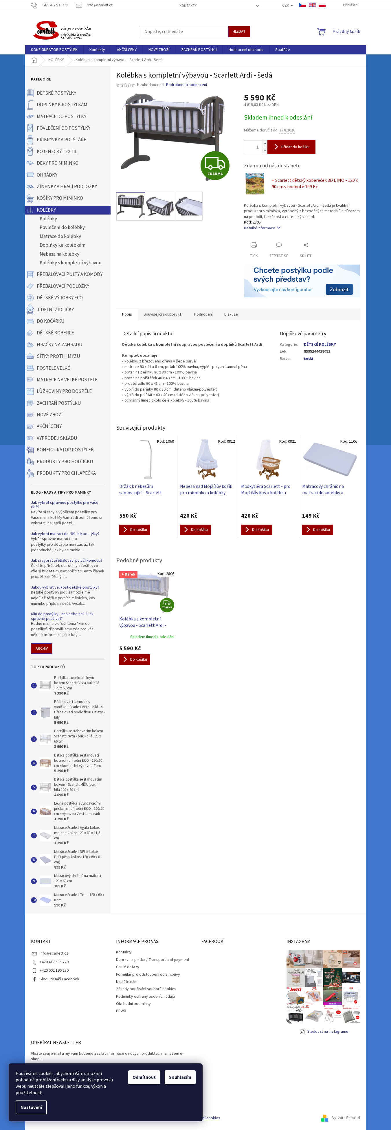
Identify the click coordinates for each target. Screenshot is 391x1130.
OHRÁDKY (47, 175)
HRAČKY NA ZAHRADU (59, 344)
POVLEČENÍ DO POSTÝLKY (63, 128)
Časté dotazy (127, 967)
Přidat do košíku (295, 147)
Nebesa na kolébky (59, 254)
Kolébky (48, 218)
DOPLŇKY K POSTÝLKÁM (62, 104)
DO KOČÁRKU (51, 321)
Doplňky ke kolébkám (62, 245)
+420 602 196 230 (54, 970)
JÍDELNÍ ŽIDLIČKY (55, 309)
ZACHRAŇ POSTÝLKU (59, 403)
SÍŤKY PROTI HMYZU (58, 356)
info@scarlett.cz (54, 953)
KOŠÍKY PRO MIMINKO (60, 198)
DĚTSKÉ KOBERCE (55, 332)
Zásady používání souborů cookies (146, 989)
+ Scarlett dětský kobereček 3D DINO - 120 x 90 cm (315, 183)
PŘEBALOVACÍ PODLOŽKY (63, 286)
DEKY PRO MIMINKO (57, 163)
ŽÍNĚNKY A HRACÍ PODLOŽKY (67, 186)
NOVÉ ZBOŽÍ (50, 414)
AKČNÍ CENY (49, 426)
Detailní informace (259, 228)
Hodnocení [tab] (203, 314)
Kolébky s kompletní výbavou (71, 262)
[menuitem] (54, 49)
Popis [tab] (127, 314)
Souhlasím (180, 1077)
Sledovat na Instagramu (327, 1031)
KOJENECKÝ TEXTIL (57, 151)
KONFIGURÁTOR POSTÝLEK (65, 449)
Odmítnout (144, 1077)
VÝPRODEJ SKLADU (57, 438)
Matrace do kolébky (60, 236)
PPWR (121, 1011)
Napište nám (126, 982)
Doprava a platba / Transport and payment (152, 960)
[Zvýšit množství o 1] (264, 143)
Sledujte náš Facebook (59, 979)
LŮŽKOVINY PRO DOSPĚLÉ (64, 391)
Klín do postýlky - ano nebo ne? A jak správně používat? (62, 616)
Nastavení (31, 1107)
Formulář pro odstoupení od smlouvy (148, 974)
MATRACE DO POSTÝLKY (61, 116)
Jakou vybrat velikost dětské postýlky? (65, 587)
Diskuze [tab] (231, 314)
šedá (308, 359)
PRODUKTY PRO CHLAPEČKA (66, 473)
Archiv (42, 648)
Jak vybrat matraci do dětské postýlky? (65, 534)
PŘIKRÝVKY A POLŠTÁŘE (61, 139)
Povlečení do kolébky (62, 227)
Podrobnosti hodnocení (186, 85)
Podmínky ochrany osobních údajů (145, 996)
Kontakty (188, 5)
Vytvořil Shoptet (346, 1118)
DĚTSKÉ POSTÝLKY (56, 93)
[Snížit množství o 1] (264, 150)
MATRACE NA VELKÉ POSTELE (67, 379)
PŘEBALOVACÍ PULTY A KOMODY (69, 274)
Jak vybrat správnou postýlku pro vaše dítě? (64, 505)
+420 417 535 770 (54, 962)
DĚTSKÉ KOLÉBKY (320, 344)
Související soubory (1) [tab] (163, 314)
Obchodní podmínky (133, 1004)
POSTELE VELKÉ (53, 368)
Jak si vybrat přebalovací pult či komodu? (66, 560)
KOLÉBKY (46, 210)
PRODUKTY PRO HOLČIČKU (65, 461)
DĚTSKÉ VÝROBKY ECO (60, 297)
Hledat (239, 31)
